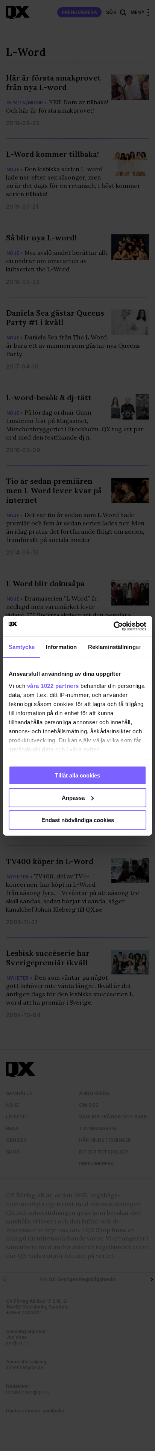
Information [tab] (61, 647)
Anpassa (73, 797)
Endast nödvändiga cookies (77, 819)
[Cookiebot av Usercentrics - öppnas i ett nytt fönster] (113, 626)
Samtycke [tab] (22, 647)
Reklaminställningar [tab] (114, 647)
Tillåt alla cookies (77, 775)
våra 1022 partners (53, 685)
